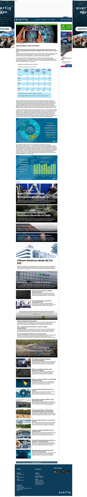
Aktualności (37, 19)
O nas (48, 19)
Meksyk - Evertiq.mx (39, 477)
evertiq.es (52, 17)
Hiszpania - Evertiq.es (39, 481)
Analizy (17, 43)
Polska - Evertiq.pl (38, 482)
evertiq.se (70, 17)
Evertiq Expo (43, 19)
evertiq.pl (65, 17)
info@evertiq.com (20, 480)
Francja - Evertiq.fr (38, 484)
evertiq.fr (56, 17)
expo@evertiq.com (20, 477)
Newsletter (53, 19)
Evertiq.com (37, 474)
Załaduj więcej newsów (36, 462)
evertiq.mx (61, 17)
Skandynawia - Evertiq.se (40, 483)
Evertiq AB (21, 19)
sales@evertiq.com (20, 474)
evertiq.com (42, 17)
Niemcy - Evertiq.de (39, 480)
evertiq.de (47, 17)
